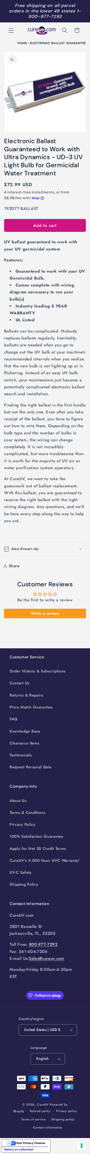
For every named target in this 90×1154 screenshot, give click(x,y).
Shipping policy (62, 1119)
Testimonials (21, 755)
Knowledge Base (25, 731)
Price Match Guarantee (31, 707)
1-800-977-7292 (54, 13)
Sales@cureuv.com (46, 958)
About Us (18, 800)
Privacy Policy (23, 824)
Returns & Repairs (26, 695)
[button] (11, 30)
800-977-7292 (43, 944)
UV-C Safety (21, 872)
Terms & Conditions (27, 812)
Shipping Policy (24, 884)
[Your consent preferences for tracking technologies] (81, 1145)
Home (22, 43)
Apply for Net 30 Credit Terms (38, 848)
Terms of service (33, 1119)
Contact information (47, 1127)
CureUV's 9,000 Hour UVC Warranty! (44, 860)
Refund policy (40, 1111)
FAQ (14, 719)
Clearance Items (24, 743)
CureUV (43, 1104)
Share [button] (14, 566)
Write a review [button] (45, 613)
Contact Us (20, 683)
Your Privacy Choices (30, 1143)
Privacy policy (66, 1111)
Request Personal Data (30, 767)
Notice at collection (19, 1149)
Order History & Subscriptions (38, 671)
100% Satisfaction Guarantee (36, 836)
